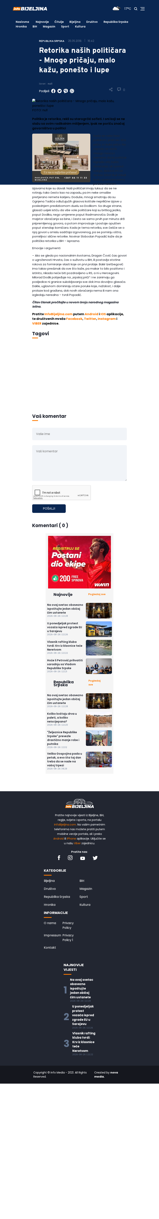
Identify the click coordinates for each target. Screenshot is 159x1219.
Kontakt (50, 947)
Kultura (80, 26)
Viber (77, 843)
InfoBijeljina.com (58, 314)
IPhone (71, 839)
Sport (65, 26)
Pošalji (49, 508)
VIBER (36, 323)
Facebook (74, 319)
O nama (50, 923)
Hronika (21, 26)
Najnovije (42, 22)
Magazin (49, 26)
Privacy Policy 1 (68, 937)
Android (91, 314)
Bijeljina (74, 22)
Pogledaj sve (96, 594)
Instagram (107, 319)
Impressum (52, 935)
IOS (103, 314)
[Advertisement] (79, 381)
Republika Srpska (116, 22)
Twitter (90, 319)
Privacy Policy (68, 925)
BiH (35, 26)
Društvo (92, 22)
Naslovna (22, 22)
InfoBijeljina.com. (65, 824)
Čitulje (59, 22)
